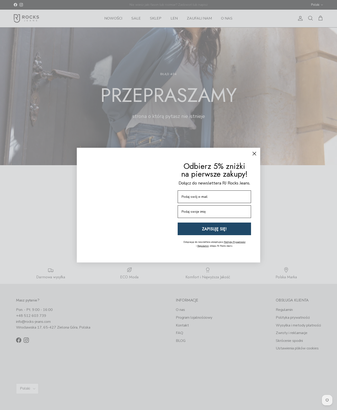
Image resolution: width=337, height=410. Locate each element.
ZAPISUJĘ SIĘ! (214, 229)
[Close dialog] (254, 149)
